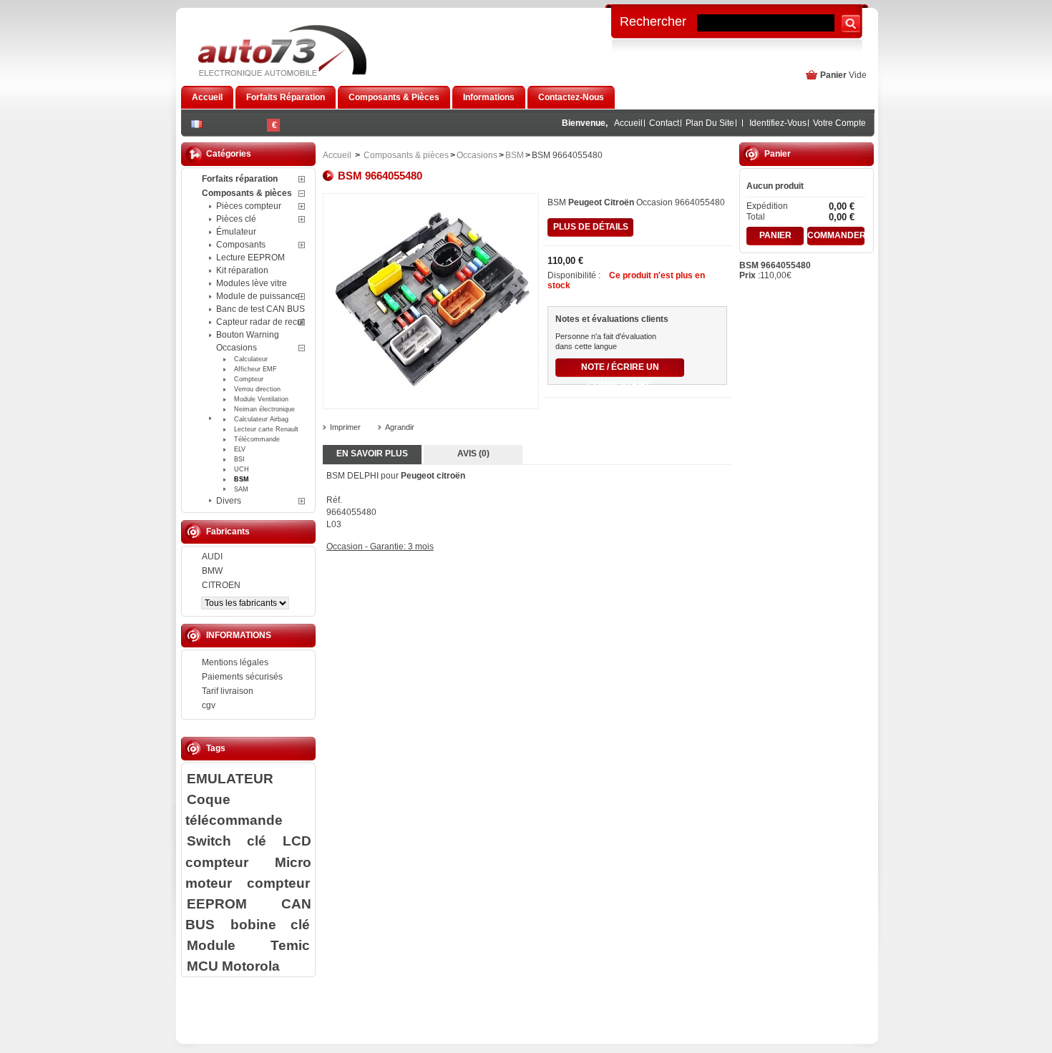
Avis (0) (473, 454)
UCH (241, 469)
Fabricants (228, 531)
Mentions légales (235, 662)
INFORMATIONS (238, 635)
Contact (664, 123)
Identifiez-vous (778, 123)
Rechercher (653, 20)
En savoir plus (372, 454)
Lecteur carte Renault (266, 429)
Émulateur (236, 232)
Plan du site (710, 123)
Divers (228, 501)
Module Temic (248, 945)
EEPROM (217, 903)
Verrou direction (257, 389)
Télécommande (257, 439)
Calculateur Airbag (261, 419)
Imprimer (345, 427)
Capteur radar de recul (260, 322)
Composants (241, 245)
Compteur (248, 379)
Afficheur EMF (255, 369)
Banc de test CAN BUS (260, 309)
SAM (241, 489)
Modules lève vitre (251, 283)
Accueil (628, 123)
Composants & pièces (247, 193)
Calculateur (251, 359)
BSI (239, 459)
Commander (836, 235)
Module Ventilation (261, 399)
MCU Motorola (233, 966)
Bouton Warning (247, 335)
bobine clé (270, 924)
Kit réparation (242, 270)
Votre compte (839, 123)
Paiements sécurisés (242, 677)
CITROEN (221, 585)
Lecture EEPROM (250, 258)
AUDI (212, 557)
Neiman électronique (264, 409)
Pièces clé (236, 219)
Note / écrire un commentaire (620, 369)
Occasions (236, 348)
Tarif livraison (227, 691)
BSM (241, 479)
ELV (239, 449)
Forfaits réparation (240, 179)
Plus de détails (590, 227)
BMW (212, 571)
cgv (208, 705)
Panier (833, 75)
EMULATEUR (230, 778)
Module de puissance (258, 296)
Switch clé (226, 840)
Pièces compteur (248, 206)
